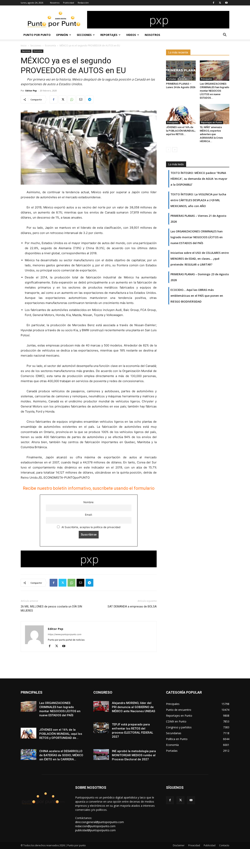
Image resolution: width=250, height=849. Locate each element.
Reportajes (108, 35)
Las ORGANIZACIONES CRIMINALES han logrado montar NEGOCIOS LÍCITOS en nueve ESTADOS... (214, 90)
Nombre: (88, 502)
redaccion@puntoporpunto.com (95, 826)
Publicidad (68, 2)
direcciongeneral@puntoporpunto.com (99, 822)
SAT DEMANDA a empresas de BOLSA (132, 606)
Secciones (84, 35)
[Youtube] (226, 2)
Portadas (171, 79)
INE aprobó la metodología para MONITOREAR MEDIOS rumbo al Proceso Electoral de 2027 (134, 755)
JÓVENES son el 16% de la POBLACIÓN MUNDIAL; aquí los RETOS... (181, 131)
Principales (206, 79)
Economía (50, 45)
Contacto (224, 845)
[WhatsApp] (71, 99)
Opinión (62, 35)
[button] (224, 35)
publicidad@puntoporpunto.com (95, 830)
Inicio (24, 45)
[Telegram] (89, 99)
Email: (88, 514)
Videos (131, 35)
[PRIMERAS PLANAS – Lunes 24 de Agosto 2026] (181, 70)
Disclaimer (179, 845)
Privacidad (194, 845)
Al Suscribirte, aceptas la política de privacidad (90, 527)
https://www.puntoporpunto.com (64, 634)
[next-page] (174, 149)
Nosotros (54, 2)
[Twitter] (220, 2)
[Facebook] (213, 2)
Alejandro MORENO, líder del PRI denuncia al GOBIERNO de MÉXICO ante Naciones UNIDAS (133, 707)
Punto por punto (37, 35)
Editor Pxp (31, 90)
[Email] (80, 99)
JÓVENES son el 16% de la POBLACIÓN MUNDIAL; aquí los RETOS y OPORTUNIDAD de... (60, 734)
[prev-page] (168, 149)
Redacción (83, 2)
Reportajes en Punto (211, 122)
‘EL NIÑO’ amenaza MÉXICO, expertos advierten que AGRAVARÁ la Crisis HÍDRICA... (211, 134)
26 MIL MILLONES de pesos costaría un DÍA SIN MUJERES (51, 608)
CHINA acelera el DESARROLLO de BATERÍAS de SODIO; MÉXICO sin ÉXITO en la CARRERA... (61, 755)
